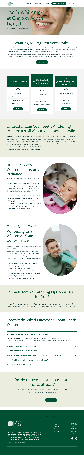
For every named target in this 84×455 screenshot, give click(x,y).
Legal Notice (74, 449)
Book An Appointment (58, 3)
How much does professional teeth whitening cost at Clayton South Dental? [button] (34, 355)
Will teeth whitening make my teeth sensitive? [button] (23, 351)
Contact (47, 3)
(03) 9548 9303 (72, 3)
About (53, 416)
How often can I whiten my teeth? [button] (19, 365)
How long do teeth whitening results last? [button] (22, 346)
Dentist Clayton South (13, 432)
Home (46, 416)
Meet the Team (37, 3)
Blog (76, 416)
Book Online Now (42, 62)
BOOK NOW (18, 108)
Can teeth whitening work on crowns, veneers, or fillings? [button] (27, 360)
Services (28, 3)
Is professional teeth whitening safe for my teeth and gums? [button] (28, 334)
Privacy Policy (65, 449)
